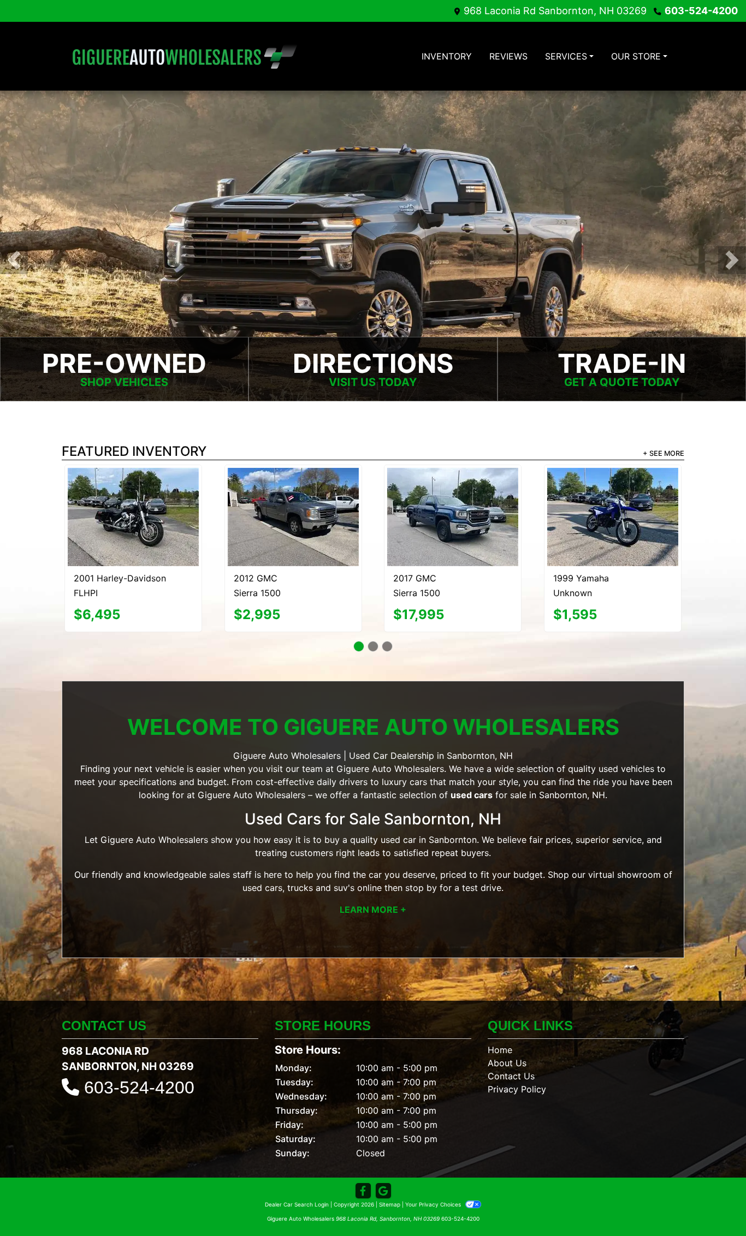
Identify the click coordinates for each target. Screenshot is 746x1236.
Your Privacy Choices (434, 1185)
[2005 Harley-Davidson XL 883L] (612, 507)
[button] (14, 260)
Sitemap (389, 1185)
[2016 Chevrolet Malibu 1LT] (293, 496)
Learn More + (373, 890)
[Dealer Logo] (184, 56)
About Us (507, 1043)
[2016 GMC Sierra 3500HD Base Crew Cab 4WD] (133, 495)
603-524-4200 (701, 10)
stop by (421, 868)
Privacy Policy (517, 1070)
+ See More (663, 453)
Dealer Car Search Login (297, 1185)
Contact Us (511, 1056)
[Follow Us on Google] (383, 1172)
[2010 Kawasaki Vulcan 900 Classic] (453, 502)
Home (500, 1030)
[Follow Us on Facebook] (363, 1172)
